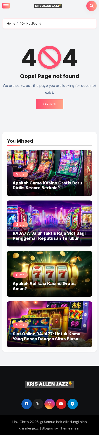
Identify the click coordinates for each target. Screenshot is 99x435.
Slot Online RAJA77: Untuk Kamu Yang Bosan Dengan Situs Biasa (46, 336)
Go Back (49, 104)
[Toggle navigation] (6, 5)
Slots (20, 174)
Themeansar (69, 428)
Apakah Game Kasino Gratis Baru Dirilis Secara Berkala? (47, 185)
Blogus (47, 428)
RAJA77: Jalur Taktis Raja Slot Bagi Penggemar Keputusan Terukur (49, 236)
